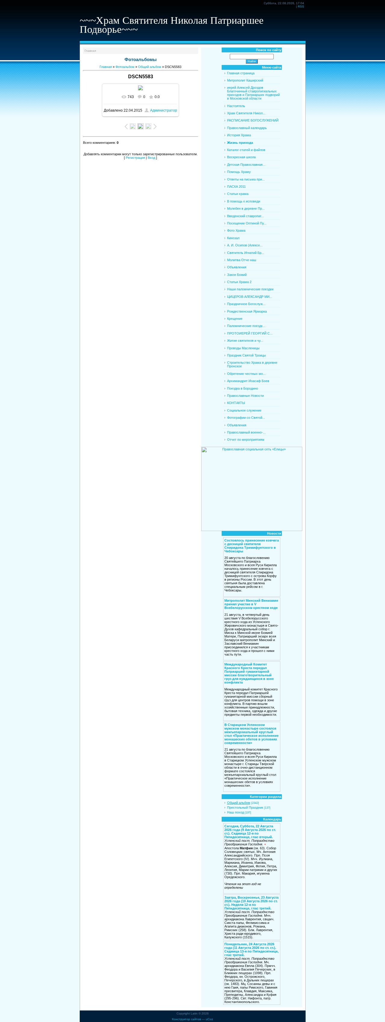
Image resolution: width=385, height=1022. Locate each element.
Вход (151, 157)
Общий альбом (149, 67)
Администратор (163, 110)
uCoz (209, 1019)
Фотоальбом (125, 67)
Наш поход (235, 812)
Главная (90, 50)
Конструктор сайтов (186, 1019)
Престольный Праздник (245, 807)
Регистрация (135, 157)
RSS (301, 6)
